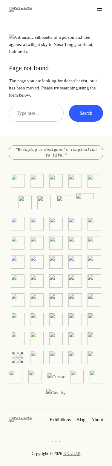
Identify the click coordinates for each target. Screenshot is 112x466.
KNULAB (71, 453)
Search (86, 113)
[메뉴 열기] (99, 9)
